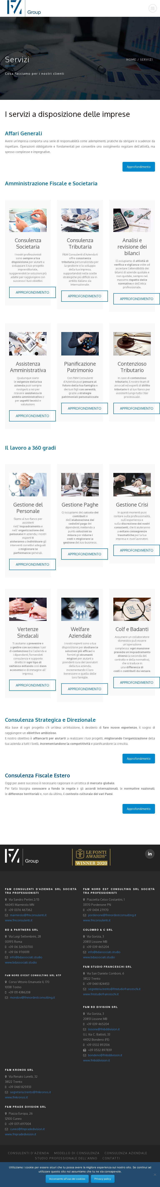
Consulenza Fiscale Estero (37, 775)
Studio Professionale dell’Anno (66, 1158)
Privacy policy (102, 1178)
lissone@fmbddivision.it (104, 1029)
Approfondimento (139, 167)
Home (131, 59)
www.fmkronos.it (16, 1097)
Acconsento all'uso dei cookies (67, 1178)
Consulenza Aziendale (126, 1153)
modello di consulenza (77, 1153)
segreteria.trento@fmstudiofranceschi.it (114, 989)
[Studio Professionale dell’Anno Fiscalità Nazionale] (91, 857)
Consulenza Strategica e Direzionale (50, 719)
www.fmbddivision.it (96, 1060)
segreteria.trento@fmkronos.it (30, 1092)
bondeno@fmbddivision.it (105, 1055)
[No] (155, 1174)
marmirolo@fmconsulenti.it (28, 915)
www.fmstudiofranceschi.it (101, 994)
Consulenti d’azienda (28, 1153)
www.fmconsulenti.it (18, 920)
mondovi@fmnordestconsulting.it (32, 997)
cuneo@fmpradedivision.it (27, 1129)
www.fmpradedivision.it (20, 1134)
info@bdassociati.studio (26, 957)
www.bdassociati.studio (21, 962)
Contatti (111, 1158)
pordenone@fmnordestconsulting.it (112, 915)
